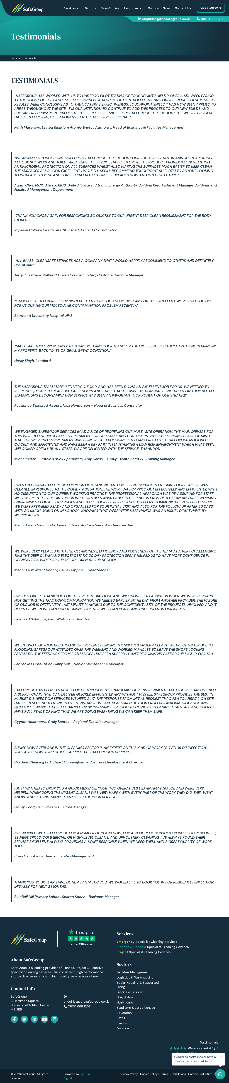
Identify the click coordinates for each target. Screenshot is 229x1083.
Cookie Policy (149, 1074)
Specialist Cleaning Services (147, 942)
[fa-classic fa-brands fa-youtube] (44, 1019)
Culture (153, 8)
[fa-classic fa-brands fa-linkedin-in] (34, 1019)
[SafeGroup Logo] (27, 8)
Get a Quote (209, 7)
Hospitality (125, 997)
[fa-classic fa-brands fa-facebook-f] (14, 1019)
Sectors (90, 8)
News (166, 8)
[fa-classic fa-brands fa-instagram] (54, 1019)
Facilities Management (133, 972)
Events (122, 1023)
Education (124, 1013)
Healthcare (125, 1002)
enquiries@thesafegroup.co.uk (166, 19)
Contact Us (183, 8)
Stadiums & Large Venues (136, 1007)
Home (14, 58)
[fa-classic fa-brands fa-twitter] (24, 1019)
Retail (121, 1018)
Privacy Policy (129, 1074)
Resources (131, 8)
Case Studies (110, 8)
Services (70, 8)
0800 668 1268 (213, 19)
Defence (123, 1028)
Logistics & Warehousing (135, 977)
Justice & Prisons (129, 992)
